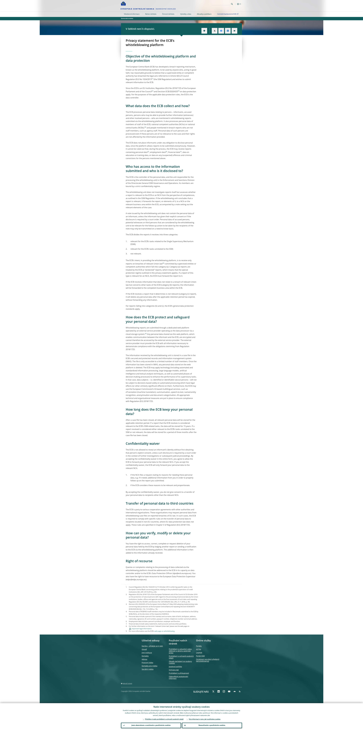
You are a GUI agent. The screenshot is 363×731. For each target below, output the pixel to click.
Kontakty (145, 656)
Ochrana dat (174, 670)
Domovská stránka (127, 18)
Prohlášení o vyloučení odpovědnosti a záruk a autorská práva (180, 651)
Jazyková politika (175, 667)
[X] (213, 691)
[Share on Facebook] (221, 31)
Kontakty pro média (149, 666)
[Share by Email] (234, 31)
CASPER (199, 653)
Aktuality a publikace (204, 14)
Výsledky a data (185, 14)
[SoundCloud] (234, 691)
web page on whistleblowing (164, 631)
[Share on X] (214, 31)
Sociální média (147, 669)
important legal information (142, 629)
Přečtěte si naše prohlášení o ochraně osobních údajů (164, 719)
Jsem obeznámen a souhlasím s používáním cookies (151, 725)
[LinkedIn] (218, 691)
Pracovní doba (147, 663)
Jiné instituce (147, 653)
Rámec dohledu (150, 14)
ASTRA (198, 649)
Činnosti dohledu (168, 14)
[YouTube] (229, 691)
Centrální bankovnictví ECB (226, 14)
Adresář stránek (127, 683)
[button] (235, 4)
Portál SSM (200, 656)
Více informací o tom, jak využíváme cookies (204, 719)
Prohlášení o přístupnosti (179, 673)
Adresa (144, 659)
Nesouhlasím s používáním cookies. (212, 725)
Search (231, 4)
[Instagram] (224, 691)
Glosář (144, 649)
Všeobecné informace (131, 14)
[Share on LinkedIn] (228, 31)
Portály (199, 646)
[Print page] (204, 31)
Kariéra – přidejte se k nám (152, 646)
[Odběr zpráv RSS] (239, 691)
